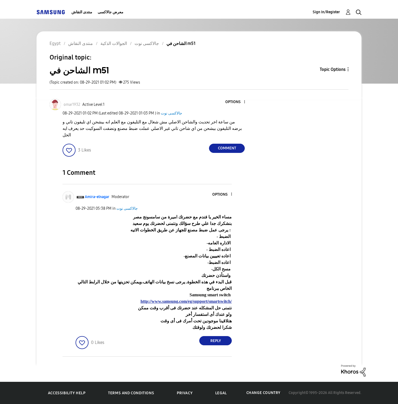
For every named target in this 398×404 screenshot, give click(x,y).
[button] (235, 102)
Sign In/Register (326, 12)
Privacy (185, 393)
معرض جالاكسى (110, 12)
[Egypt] (51, 12)
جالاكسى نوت (171, 113)
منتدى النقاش (81, 12)
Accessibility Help (67, 393)
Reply (215, 341)
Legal (221, 393)
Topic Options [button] (332, 69)
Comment (227, 148)
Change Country (263, 392)
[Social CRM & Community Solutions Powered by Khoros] (353, 370)
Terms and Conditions (131, 393)
